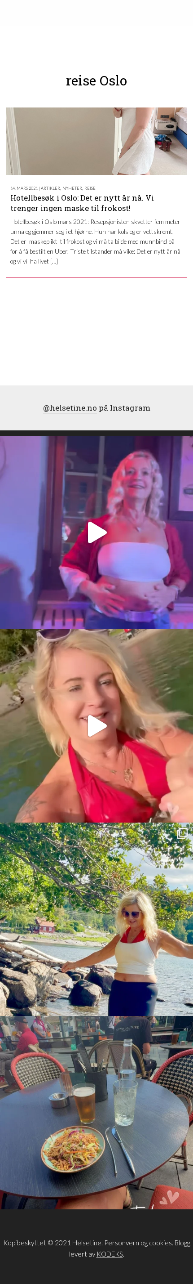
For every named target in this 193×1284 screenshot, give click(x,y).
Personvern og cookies (138, 1243)
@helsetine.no (70, 408)
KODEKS (109, 1254)
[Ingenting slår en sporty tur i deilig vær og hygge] (96, 919)
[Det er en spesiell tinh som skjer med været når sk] (96, 726)
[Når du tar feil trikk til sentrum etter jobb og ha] (96, 1112)
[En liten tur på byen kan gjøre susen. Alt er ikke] (96, 532)
